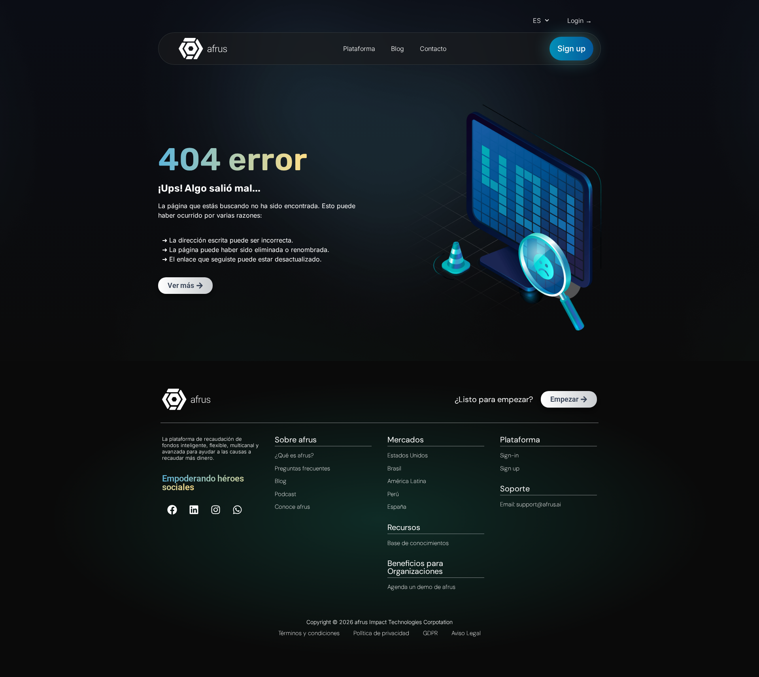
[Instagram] (215, 509)
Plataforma (359, 49)
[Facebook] (172, 509)
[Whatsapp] (237, 509)
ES (537, 20)
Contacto (433, 49)
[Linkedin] (194, 509)
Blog (397, 49)
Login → (579, 20)
